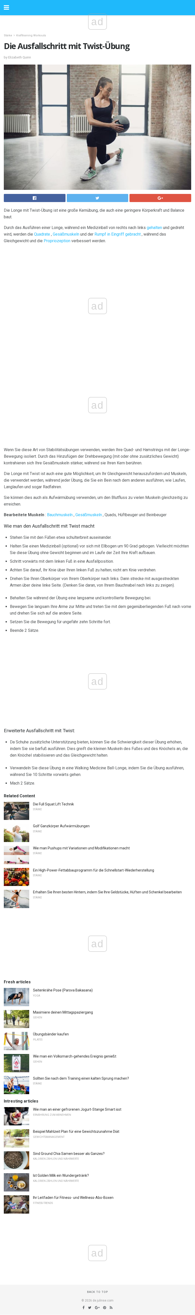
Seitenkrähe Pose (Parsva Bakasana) (63, 990)
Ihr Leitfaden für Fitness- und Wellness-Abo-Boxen (73, 1198)
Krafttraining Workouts (31, 35)
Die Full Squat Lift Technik (53, 804)
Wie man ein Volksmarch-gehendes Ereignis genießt (74, 1056)
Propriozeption (57, 240)
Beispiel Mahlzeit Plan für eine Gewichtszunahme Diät (76, 1131)
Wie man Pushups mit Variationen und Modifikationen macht (81, 848)
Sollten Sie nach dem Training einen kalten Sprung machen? (81, 1078)
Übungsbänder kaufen (51, 1034)
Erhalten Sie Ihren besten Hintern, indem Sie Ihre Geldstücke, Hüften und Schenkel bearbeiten (107, 892)
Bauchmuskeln (60, 514)
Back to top (97, 1292)
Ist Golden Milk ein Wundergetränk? (61, 1175)
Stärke (8, 35)
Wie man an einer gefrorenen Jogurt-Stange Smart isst (77, 1109)
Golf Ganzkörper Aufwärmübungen (61, 826)
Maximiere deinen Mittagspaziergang (63, 1012)
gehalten (154, 227)
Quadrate (42, 234)
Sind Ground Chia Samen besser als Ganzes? (69, 1154)
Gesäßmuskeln (66, 234)
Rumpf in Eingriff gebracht (117, 234)
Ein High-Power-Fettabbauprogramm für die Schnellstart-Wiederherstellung (93, 870)
